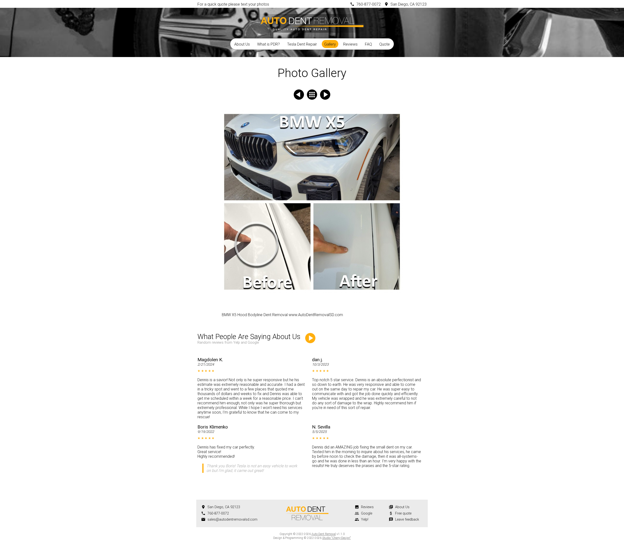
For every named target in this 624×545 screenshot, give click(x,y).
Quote (384, 44)
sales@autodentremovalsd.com (232, 519)
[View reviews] (310, 338)
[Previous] (299, 94)
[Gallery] (312, 94)
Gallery (330, 44)
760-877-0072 (368, 4)
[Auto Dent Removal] (312, 22)
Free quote (403, 513)
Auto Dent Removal (324, 534)
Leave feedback (407, 519)
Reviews (350, 44)
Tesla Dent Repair (302, 44)
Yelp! (364, 519)
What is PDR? (268, 44)
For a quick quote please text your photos (233, 4)
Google (366, 513)
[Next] (325, 94)
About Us (242, 44)
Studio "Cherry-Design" (336, 538)
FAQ (368, 44)
